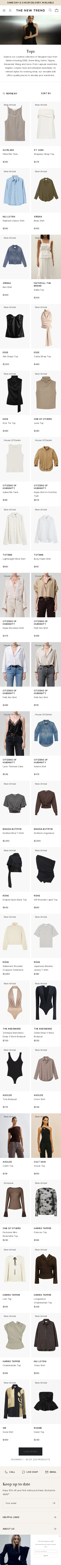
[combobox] (50, 10)
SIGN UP (46, 1555)
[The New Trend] (30, 10)
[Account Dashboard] (10, 10)
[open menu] (4, 10)
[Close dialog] (59, 1536)
